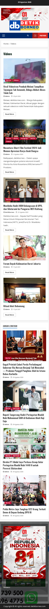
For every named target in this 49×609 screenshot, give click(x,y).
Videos (16, 80)
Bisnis (16, 138)
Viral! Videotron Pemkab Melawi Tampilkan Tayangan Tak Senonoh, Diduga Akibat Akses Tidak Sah (24, 70)
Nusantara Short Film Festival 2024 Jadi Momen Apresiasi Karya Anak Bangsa (24, 132)
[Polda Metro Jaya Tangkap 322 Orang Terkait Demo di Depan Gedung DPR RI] (24, 490)
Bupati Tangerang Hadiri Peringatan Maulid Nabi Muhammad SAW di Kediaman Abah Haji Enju (23, 418)
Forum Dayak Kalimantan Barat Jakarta (24, 247)
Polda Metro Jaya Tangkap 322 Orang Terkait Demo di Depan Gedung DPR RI (24, 510)
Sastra (32, 138)
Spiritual (16, 408)
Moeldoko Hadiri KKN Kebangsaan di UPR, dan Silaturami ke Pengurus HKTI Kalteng (24, 189)
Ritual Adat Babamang (24, 290)
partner (43, 35)
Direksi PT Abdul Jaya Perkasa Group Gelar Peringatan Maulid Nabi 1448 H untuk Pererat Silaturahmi (23, 465)
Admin (7, 96)
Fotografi (24, 138)
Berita (8, 80)
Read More (10, 114)
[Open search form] (28, 35)
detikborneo (9, 212)
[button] (3, 35)
